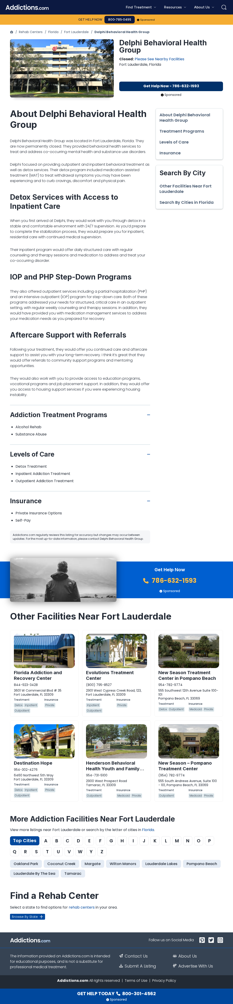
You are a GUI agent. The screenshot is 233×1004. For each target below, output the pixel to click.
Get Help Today (116, 993)
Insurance (170, 153)
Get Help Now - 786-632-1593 (171, 86)
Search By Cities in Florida (187, 202)
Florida (53, 32)
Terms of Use (136, 980)
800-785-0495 (119, 20)
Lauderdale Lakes (161, 863)
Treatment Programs (182, 131)
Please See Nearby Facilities (159, 59)
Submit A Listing (140, 966)
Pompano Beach (202, 863)
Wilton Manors (123, 863)
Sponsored (147, 19)
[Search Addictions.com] (224, 7)
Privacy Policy (164, 980)
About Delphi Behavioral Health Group (185, 117)
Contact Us (136, 956)
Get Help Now (90, 20)
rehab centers (82, 907)
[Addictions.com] (11, 32)
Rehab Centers (31, 32)
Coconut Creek (61, 863)
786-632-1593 (173, 580)
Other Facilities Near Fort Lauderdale (186, 188)
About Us (187, 956)
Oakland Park (26, 863)
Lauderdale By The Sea (34, 873)
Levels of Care (174, 142)
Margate (93, 863)
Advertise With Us (195, 966)
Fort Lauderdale (76, 32)
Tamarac (72, 873)
